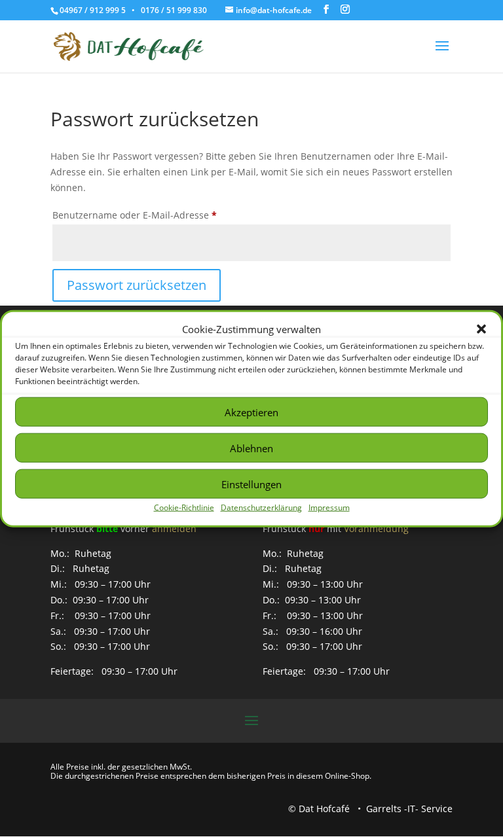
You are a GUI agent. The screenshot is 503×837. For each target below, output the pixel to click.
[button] (481, 329)
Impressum (329, 507)
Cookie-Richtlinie (184, 507)
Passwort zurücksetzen (136, 285)
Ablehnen (251, 448)
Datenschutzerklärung (261, 507)
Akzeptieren (251, 412)
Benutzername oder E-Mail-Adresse (160, 214)
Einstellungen (251, 484)
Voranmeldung (376, 528)
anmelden (174, 528)
